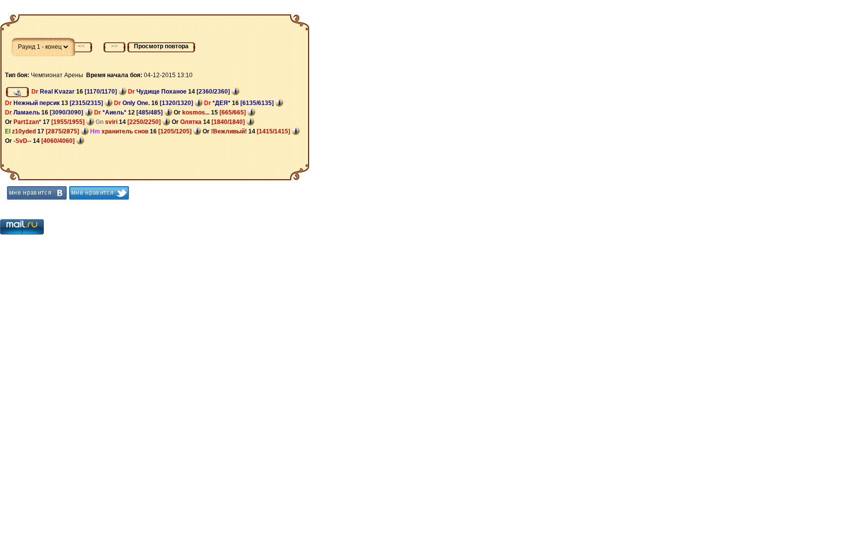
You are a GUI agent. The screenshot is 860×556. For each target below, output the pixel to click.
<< (81, 46)
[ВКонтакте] (37, 193)
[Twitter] (99, 193)
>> (114, 46)
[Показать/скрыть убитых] (17, 92)
